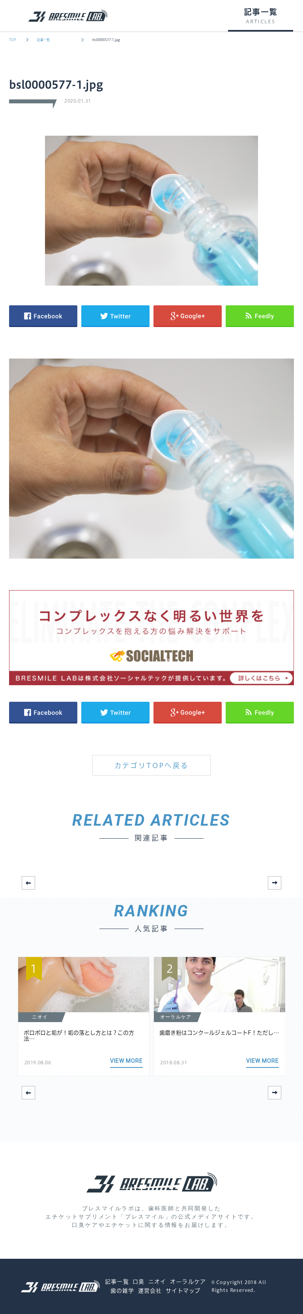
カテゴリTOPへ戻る (151, 765)
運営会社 (150, 1290)
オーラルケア (188, 1281)
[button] (274, 883)
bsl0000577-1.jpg (106, 40)
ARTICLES (260, 21)
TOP (12, 40)
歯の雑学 (122, 1290)
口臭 (138, 1281)
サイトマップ (183, 1290)
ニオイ (157, 1281)
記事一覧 (43, 40)
